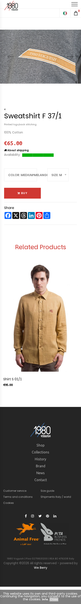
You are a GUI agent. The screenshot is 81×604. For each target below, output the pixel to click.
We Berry (40, 567)
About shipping (18, 150)
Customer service (14, 491)
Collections (40, 452)
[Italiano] (64, 13)
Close (54, 599)
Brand (40, 466)
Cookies (8, 503)
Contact (40, 480)
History (40, 459)
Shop (40, 445)
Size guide (47, 491)
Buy (23, 193)
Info (45, 599)
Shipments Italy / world (56, 497)
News (40, 473)
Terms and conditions (18, 497)
